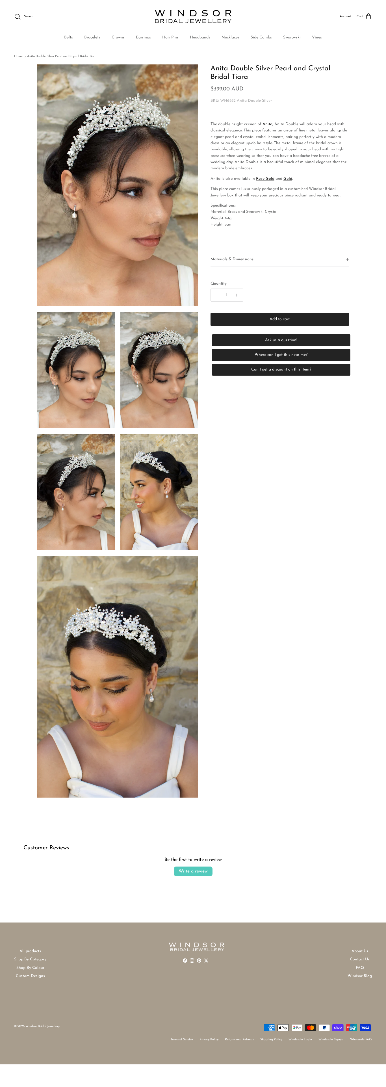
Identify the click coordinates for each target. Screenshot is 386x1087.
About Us (360, 951)
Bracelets (92, 37)
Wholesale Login (300, 1039)
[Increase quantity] (238, 295)
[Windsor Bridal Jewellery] (193, 16)
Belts (68, 37)
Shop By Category (30, 959)
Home (18, 56)
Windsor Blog (360, 976)
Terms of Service (182, 1039)
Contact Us (360, 959)
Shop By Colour (30, 968)
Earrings (143, 37)
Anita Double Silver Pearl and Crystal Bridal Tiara (61, 56)
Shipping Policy (271, 1039)
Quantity (219, 283)
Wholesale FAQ (361, 1039)
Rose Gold (265, 179)
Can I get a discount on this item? (281, 369)
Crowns (118, 37)
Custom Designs (30, 976)
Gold (287, 179)
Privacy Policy (208, 1039)
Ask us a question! (281, 340)
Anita (267, 124)
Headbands (200, 37)
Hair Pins (170, 37)
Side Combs (261, 37)
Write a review (193, 871)
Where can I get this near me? (281, 355)
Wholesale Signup (331, 1039)
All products (30, 951)
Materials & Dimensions (232, 259)
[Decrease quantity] (216, 295)
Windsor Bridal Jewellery (42, 1026)
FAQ (360, 968)
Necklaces (230, 37)
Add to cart (280, 319)
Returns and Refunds (239, 1039)
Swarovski (292, 37)
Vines (317, 37)
